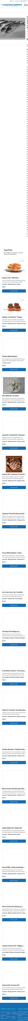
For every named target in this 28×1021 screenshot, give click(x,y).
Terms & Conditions (15, 1012)
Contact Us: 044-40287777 (21, 1)
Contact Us (8, 1017)
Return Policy (13, 1017)
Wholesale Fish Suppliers (3, 1016)
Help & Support (8, 1012)
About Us (12, 1)
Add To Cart (14, 291)
